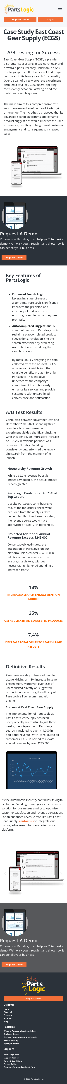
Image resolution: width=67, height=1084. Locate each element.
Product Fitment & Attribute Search (20, 1037)
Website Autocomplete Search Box (20, 1031)
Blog (6, 1021)
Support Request (11, 1057)
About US (8, 1012)
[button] (59, 9)
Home (6, 1009)
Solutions (8, 1018)
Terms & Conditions (13, 1061)
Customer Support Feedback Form (19, 1067)
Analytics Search (11, 1034)
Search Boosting (11, 1040)
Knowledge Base (11, 1054)
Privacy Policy (10, 1064)
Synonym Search (11, 1043)
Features (8, 1015)
